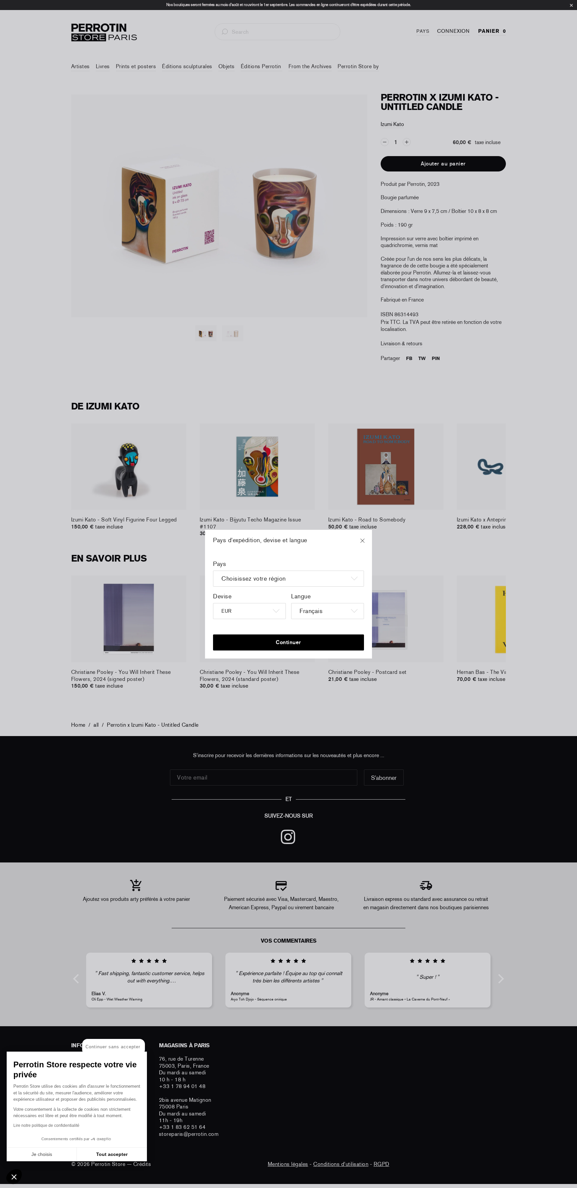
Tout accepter (112, 1154)
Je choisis (41, 1154)
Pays (219, 564)
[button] (14, 1177)
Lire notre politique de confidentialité (46, 1125)
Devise (222, 596)
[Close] (368, 544)
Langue (301, 596)
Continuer (288, 642)
